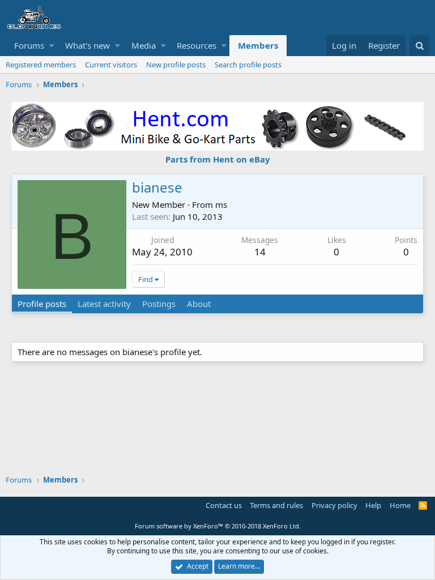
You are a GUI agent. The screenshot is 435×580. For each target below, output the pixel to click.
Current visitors (111, 64)
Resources (196, 45)
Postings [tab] (159, 303)
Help (373, 505)
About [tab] (199, 303)
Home (400, 505)
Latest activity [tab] (104, 303)
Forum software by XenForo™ (218, 526)
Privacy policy (334, 505)
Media (143, 45)
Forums (29, 45)
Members (258, 45)
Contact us (224, 505)
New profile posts (176, 64)
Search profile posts (248, 64)
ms (221, 204)
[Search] (419, 45)
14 (260, 251)
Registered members (41, 64)
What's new (87, 45)
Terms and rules (276, 505)
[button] (51, 45)
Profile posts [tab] (42, 303)
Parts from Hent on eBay (217, 159)
